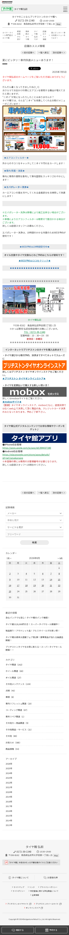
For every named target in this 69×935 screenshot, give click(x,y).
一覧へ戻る (43, 52)
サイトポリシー (19, 891)
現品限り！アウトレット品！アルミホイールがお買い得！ (33, 630)
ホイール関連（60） (15, 671)
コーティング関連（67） (17, 709)
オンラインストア (33, 907)
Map (58, 24)
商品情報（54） (13, 748)
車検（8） (10, 696)
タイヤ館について (20, 877)
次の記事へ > (59, 52)
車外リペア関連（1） (16, 716)
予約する (53, 929)
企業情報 (35, 895)
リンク (32, 887)
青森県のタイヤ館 (27, 35)
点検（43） (11, 690)
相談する (20, 929)
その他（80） (12, 735)
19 (34, 585)
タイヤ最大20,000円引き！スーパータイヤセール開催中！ (33, 624)
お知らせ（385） (14, 742)
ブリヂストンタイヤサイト (17, 903)
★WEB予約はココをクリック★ (35, 260)
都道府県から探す (19, 35)
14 (51, 579)
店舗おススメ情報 (44, 35)
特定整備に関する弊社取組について (44, 891)
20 (43, 585)
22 (59, 585)
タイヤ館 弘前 (20, 9)
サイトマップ (19, 887)
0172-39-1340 (26, 20)
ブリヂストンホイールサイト (47, 903)
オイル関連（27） (14, 677)
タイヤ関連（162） (15, 664)
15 (59, 579)
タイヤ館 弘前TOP (36, 35)
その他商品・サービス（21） (19, 729)
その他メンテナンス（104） (19, 683)
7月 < (8, 558)
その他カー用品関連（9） (18, 722)
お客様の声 (52, 877)
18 (26, 585)
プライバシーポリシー (48, 887)
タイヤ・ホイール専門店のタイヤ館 (7, 35)
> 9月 (60, 558)
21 (51, 585)
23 (10, 591)
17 (18, 585)
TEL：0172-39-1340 (34, 332)
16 (10, 585)
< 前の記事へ (28, 52)
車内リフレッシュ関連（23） (19, 703)
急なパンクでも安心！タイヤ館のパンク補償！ (28, 617)
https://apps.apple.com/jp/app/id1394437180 (26, 447)
